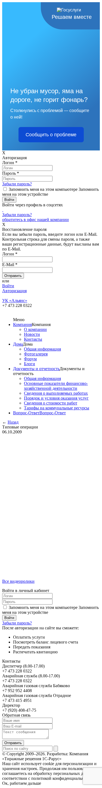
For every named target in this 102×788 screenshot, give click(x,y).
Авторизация (14, 290)
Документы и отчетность (36, 368)
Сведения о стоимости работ (50, 403)
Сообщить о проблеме (51, 134)
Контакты (33, 339)
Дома (18, 344)
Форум (30, 359)
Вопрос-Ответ (26, 412)
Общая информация (42, 349)
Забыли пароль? (17, 184)
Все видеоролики (18, 581)
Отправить (13, 743)
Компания (22, 324)
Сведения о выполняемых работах (56, 393)
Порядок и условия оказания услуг (56, 398)
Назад (13, 422)
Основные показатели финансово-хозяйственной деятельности (56, 386)
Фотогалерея (36, 354)
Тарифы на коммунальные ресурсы (56, 408)
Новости (32, 334)
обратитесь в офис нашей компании (35, 219)
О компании (35, 329)
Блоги (29, 363)
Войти (8, 285)
